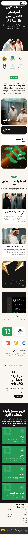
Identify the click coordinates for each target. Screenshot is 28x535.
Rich (6, 365)
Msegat (21, 365)
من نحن (10, 513)
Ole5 (15, 365)
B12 (26, 523)
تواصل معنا (10, 514)
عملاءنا (11, 518)
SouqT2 (25, 521)
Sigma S (25, 525)
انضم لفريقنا (9, 516)
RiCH (25, 515)
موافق (3, 530)
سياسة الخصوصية (17, 531)
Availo (10, 365)
